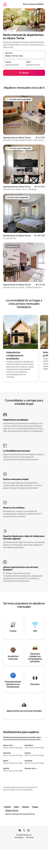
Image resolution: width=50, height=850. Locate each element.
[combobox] (24, 55)
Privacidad (19, 837)
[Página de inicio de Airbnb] (5, 4)
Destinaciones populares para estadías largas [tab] (22, 737)
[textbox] (13, 64)
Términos (29, 837)
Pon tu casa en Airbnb (33, 4)
